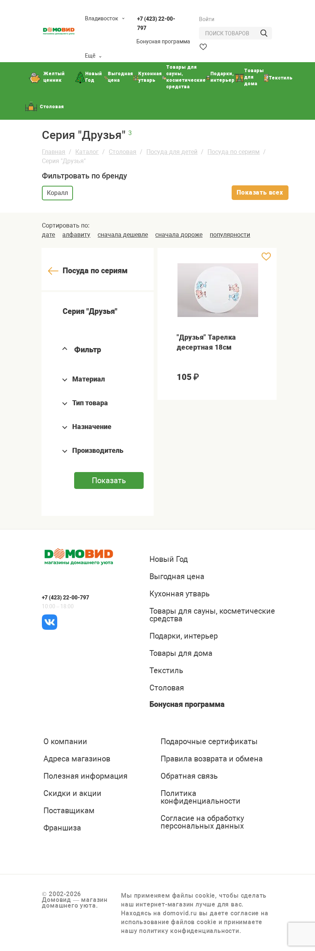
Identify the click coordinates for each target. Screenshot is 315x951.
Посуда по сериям (233, 151)
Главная (53, 151)
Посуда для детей (171, 151)
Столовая (122, 151)
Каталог (87, 151)
